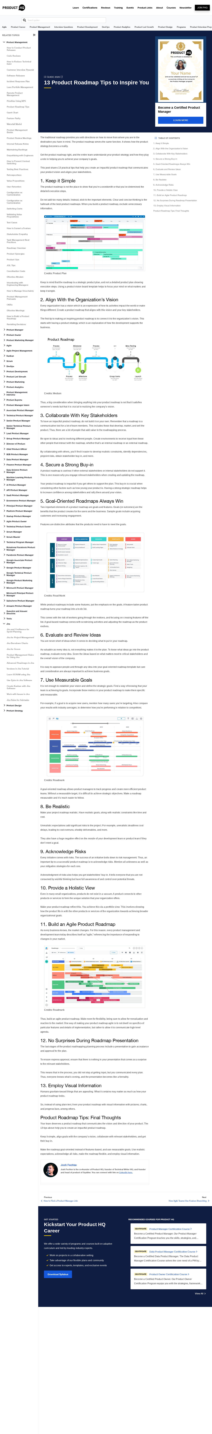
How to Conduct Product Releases (19, 48)
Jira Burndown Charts (17, 643)
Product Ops (13, 259)
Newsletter (186, 7)
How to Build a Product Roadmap (18, 317)
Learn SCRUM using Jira (18, 674)
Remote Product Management (15, 94)
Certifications (89, 7)
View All (199, 1293)
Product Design (165, 27)
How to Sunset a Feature (19, 228)
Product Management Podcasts (17, 297)
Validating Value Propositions (14, 215)
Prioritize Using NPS (16, 101)
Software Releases (16, 75)
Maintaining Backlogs (17, 149)
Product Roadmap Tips (18, 106)
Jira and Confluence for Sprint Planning (18, 630)
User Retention (14, 186)
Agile (4, 27)
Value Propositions (16, 180)
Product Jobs (145, 7)
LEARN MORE (180, 120)
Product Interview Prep (201, 27)
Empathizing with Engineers (20, 155)
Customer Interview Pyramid (20, 70)
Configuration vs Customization (14, 193)
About (159, 7)
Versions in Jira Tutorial (18, 668)
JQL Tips (11, 265)
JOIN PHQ (202, 7)
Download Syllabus (58, 1274)
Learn (76, 7)
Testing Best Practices (17, 169)
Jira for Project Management (20, 637)
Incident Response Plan (18, 81)
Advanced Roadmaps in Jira (20, 663)
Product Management (40, 27)
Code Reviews (13, 56)
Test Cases (12, 222)
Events (130, 7)
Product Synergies (15, 253)
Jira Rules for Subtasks (18, 700)
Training (118, 7)
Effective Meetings (16, 310)
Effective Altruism (15, 277)
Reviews (105, 7)
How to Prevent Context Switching (18, 162)
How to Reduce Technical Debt (19, 62)
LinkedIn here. (126, 1172)
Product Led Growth (144, 27)
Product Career (18, 27)
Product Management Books (17, 131)
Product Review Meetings (19, 138)
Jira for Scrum (13, 649)
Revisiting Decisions (16, 324)
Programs (181, 27)
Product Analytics (122, 27)
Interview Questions (63, 27)
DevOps (105, 27)
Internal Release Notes (18, 144)
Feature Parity (13, 118)
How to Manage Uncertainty (20, 291)
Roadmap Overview (16, 248)
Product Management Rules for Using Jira (20, 656)
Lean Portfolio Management (20, 87)
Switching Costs (14, 208)
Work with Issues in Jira (18, 694)
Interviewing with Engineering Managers (17, 283)
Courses (171, 7)
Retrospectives (14, 175)
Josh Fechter (69, 1165)
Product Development (87, 27)
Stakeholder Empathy (17, 234)
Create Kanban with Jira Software (18, 687)
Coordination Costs (16, 271)
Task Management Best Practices (18, 241)
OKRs (9, 304)
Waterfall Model (14, 124)
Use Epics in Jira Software (19, 680)
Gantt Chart (12, 112)
